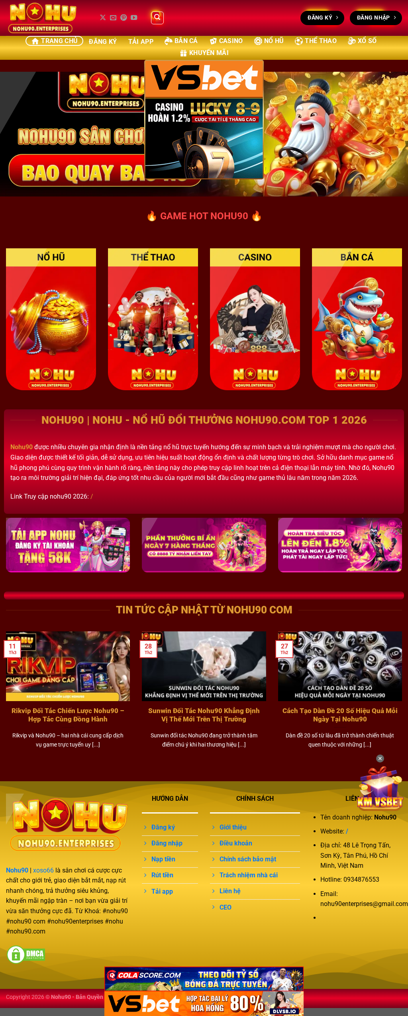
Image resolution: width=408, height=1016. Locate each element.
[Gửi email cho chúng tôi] (113, 18)
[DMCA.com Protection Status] (26, 954)
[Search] (157, 18)
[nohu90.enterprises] (46, 18)
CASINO (231, 41)
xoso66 (43, 870)
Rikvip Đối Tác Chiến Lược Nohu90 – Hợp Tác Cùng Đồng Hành (68, 715)
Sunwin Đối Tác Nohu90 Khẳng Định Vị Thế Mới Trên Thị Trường (204, 715)
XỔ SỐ (367, 41)
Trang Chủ (59, 41)
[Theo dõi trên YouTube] (134, 18)
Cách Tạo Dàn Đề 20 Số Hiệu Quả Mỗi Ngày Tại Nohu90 (340, 715)
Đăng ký (103, 41)
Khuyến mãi (209, 53)
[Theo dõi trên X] (103, 18)
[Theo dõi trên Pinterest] (123, 18)
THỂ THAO (321, 41)
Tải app (140, 41)
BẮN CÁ (186, 41)
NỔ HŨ (274, 41)
